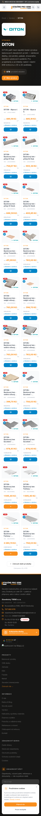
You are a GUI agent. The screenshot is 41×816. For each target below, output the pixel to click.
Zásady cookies (14, 799)
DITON (6, 106)
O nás (4, 698)
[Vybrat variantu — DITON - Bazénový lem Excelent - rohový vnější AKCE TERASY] (11, 459)
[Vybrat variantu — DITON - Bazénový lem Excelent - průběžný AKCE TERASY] (30, 412)
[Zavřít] (36, 787)
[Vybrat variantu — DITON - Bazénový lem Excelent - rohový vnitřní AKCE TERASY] (30, 459)
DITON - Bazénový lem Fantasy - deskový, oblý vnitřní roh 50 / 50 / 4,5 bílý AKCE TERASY (10, 486)
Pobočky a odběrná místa (11, 721)
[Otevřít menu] (4, 7)
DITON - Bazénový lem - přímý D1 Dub (10, 156)
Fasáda (4, 675)
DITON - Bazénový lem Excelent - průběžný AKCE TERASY (29, 392)
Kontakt (4, 733)
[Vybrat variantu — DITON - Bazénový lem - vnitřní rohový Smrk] (30, 365)
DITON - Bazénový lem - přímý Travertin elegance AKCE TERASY (10, 251)
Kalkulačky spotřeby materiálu (13, 714)
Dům (3, 671)
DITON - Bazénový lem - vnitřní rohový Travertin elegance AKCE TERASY (10, 392)
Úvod (4, 18)
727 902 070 (10, 609)
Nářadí (4, 679)
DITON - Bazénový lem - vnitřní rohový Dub (10, 345)
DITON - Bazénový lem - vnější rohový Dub (29, 251)
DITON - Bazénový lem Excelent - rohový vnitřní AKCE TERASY (29, 439)
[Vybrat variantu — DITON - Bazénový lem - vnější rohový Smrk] (11, 318)
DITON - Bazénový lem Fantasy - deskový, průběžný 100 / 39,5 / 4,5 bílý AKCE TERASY (10, 534)
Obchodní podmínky (9, 753)
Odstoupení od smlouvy (11, 729)
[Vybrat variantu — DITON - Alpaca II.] (30, 129)
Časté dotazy (7, 745)
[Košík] (38, 7)
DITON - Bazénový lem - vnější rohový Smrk (10, 298)
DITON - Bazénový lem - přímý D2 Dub (29, 156)
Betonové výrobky (9, 659)
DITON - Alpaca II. (29, 111)
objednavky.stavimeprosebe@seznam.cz (20, 613)
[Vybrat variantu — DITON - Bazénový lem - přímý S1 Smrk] (11, 224)
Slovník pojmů (7, 706)
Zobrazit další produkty (22, 564)
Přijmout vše (20, 804)
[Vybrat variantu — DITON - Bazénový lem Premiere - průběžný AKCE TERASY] (30, 554)
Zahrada (5, 667)
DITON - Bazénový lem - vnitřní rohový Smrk (29, 345)
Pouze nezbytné (20, 809)
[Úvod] (21, 7)
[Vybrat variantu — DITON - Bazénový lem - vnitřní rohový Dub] (11, 365)
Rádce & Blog (7, 702)
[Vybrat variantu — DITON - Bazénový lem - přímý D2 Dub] (30, 176)
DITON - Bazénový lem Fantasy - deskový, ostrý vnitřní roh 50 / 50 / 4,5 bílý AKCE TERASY (29, 486)
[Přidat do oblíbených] (16, 93)
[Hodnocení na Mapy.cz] (13, 646)
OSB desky (6, 663)
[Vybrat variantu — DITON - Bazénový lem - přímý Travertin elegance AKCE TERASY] (11, 271)
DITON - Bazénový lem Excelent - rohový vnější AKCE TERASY (9, 439)
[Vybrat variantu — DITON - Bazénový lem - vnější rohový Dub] (30, 271)
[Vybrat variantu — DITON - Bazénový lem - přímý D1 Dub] (11, 176)
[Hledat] (33, 7)
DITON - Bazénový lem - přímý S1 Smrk (10, 204)
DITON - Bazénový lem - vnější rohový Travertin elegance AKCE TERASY (29, 298)
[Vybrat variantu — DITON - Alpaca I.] (11, 129)
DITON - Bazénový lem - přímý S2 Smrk (29, 204)
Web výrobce (11, 78)
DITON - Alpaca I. (11, 110)
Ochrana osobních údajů (11, 757)
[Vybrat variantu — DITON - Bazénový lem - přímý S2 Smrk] (30, 224)
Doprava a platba (8, 718)
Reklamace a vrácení (10, 725)
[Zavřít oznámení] (38, 1)
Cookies (5, 761)
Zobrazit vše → (7, 686)
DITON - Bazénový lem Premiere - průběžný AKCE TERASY (29, 534)
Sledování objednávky (10, 749)
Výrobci (12, 18)
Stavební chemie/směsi (10, 682)
